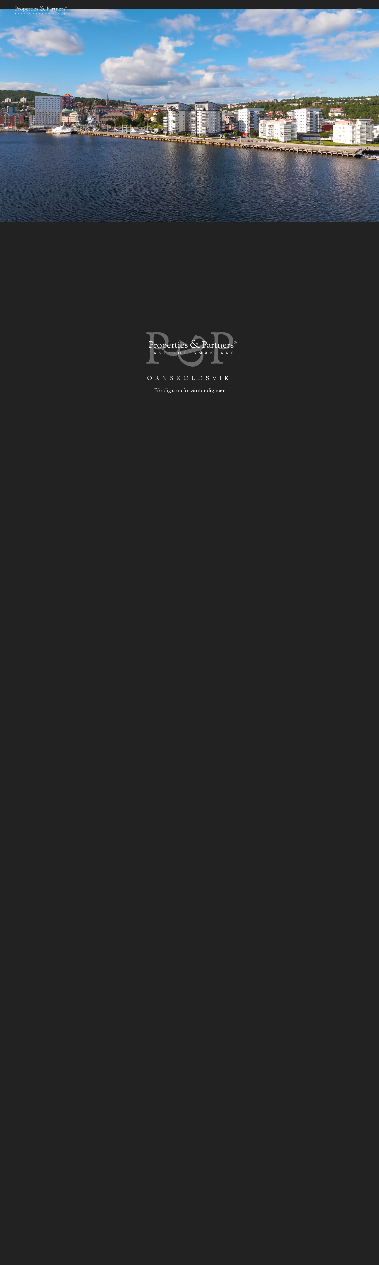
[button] (359, 10)
